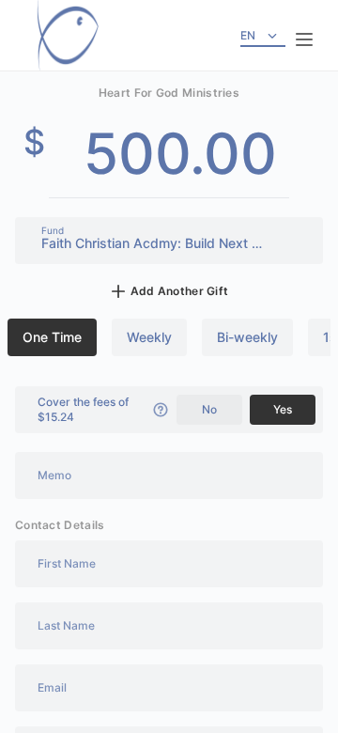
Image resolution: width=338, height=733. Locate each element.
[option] (52, 337)
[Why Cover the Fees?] (160, 409)
